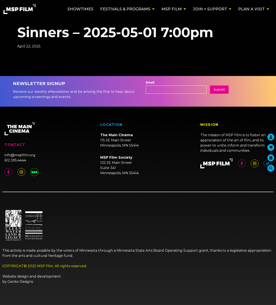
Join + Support (210, 9)
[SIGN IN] (270, 137)
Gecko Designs (20, 282)
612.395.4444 (15, 160)
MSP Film (172, 9)
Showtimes (80, 9)
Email (150, 82)
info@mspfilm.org (20, 155)
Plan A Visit (251, 9)
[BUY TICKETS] (270, 157)
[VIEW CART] (270, 147)
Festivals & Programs (125, 9)
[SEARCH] (270, 168)
